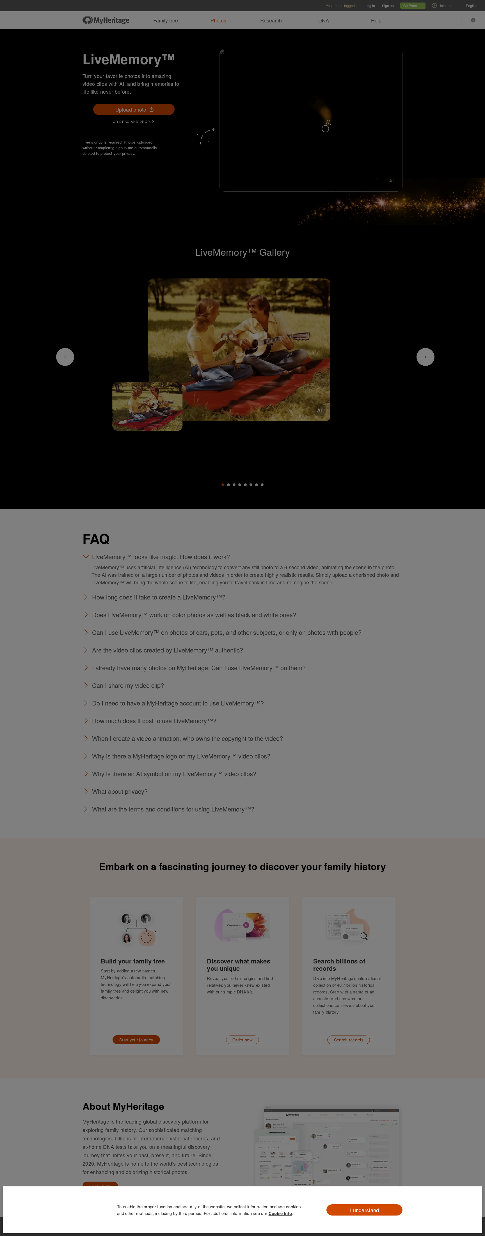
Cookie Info (280, 1213)
